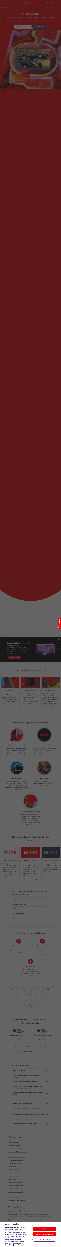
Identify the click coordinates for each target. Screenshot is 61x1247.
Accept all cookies (44, 1229)
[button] (59, 624)
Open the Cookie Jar (44, 1239)
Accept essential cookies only (44, 1234)
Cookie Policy (18, 1245)
